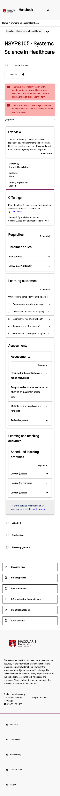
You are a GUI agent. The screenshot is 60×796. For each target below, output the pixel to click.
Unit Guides (17, 212)
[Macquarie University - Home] (9, 11)
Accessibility (15, 754)
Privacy (13, 785)
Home (5, 23)
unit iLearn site (38, 509)
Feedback (14, 724)
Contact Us (15, 740)
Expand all (45, 236)
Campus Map (16, 769)
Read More (46, 153)
